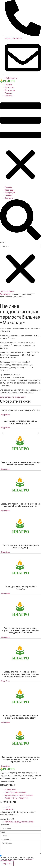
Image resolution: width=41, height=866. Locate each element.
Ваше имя (4, 825)
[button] (20, 141)
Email (2, 832)
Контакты (9, 95)
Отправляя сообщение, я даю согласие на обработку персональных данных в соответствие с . (16, 859)
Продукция (10, 90)
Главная (8, 85)
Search (3, 242)
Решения (8, 93)
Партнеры (9, 87)
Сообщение (5, 840)
